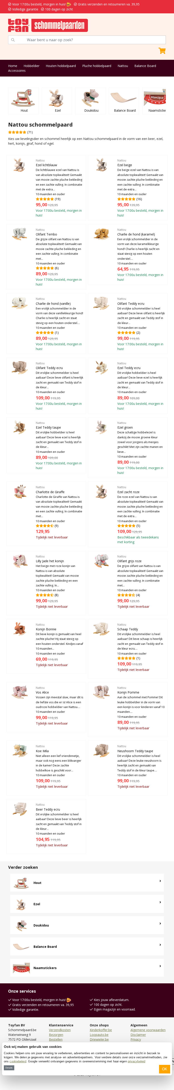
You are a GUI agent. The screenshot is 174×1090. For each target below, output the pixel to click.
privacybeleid (136, 1061)
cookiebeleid (18, 1061)
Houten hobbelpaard (61, 66)
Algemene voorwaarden (148, 1030)
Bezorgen (56, 1034)
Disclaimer (138, 1034)
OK (164, 1069)
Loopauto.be (99, 1034)
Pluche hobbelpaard (96, 66)
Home (12, 66)
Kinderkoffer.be (101, 1030)
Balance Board (145, 66)
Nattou (123, 66)
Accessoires (17, 70)
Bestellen (56, 1039)
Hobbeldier (31, 66)
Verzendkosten (60, 1030)
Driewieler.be (99, 1039)
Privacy (135, 1039)
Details (8, 1067)
